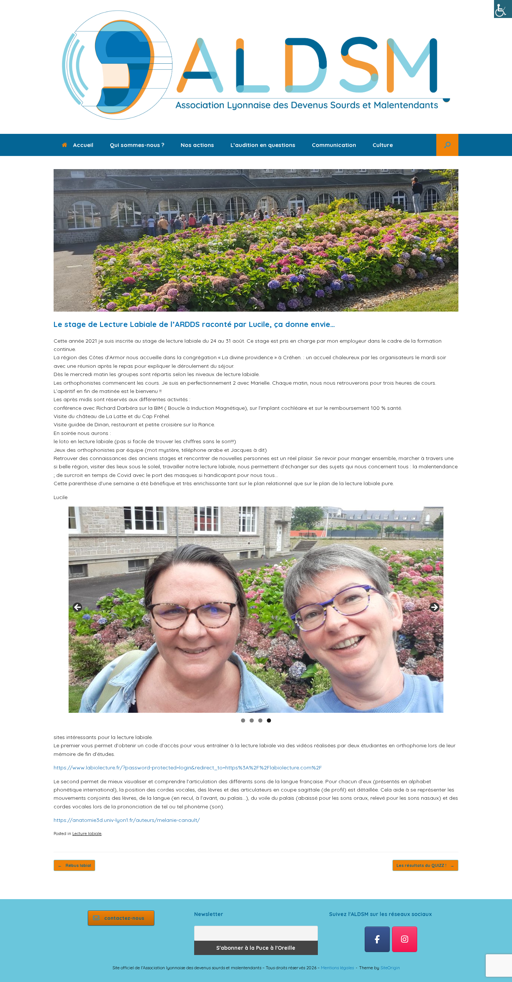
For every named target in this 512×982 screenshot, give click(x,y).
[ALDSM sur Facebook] (377, 939)
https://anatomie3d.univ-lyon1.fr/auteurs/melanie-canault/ (127, 820)
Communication (334, 144)
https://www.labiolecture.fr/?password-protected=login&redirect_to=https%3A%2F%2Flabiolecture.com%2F (188, 767)
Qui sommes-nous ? (137, 144)
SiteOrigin (390, 967)
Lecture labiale (87, 833)
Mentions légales (337, 967)
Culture (383, 144)
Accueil (83, 144)
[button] (447, 145)
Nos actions (197, 144)
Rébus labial (74, 865)
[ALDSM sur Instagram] (404, 939)
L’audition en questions (263, 144)
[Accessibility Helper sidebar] (503, 9)
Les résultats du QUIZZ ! (425, 865)
